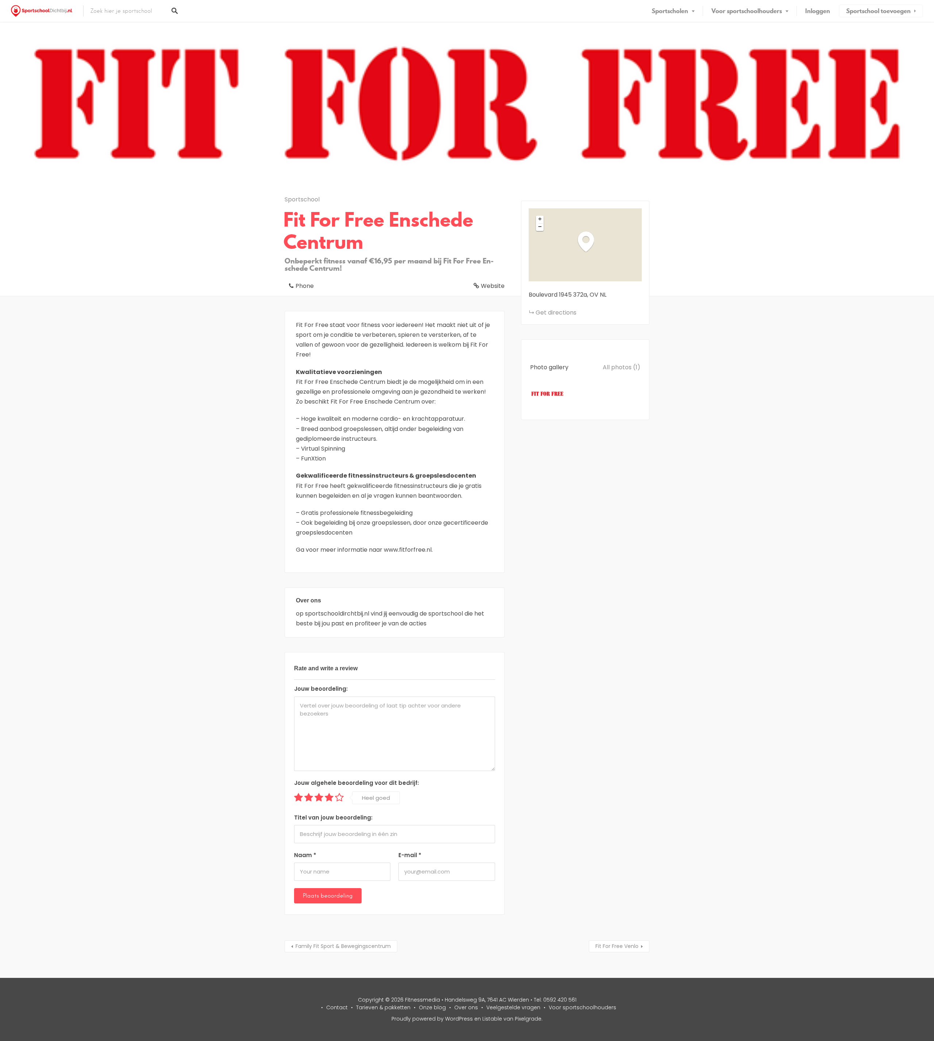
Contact (337, 1007)
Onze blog (432, 1007)
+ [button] (540, 219)
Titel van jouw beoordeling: (333, 817)
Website (493, 286)
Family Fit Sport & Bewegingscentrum (343, 946)
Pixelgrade (528, 1018)
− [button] (540, 226)
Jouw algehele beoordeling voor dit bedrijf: (356, 783)
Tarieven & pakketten (383, 1007)
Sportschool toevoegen (878, 11)
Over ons (466, 1007)
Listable (492, 1018)
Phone (305, 286)
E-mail (409, 855)
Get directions (556, 312)
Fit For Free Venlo (616, 946)
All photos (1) (621, 367)
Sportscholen (670, 11)
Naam (305, 855)
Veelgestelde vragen (513, 1007)
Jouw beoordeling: (321, 689)
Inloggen (817, 11)
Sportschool (302, 199)
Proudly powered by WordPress (432, 1018)
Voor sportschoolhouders (746, 11)
